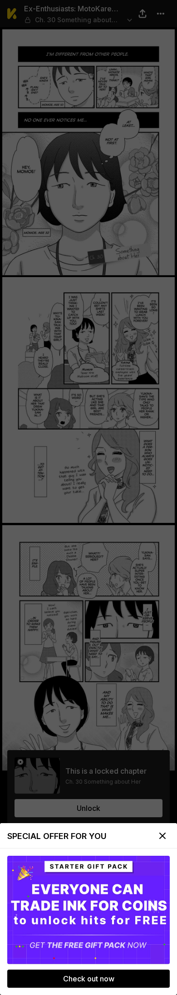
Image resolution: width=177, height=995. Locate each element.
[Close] (162, 836)
